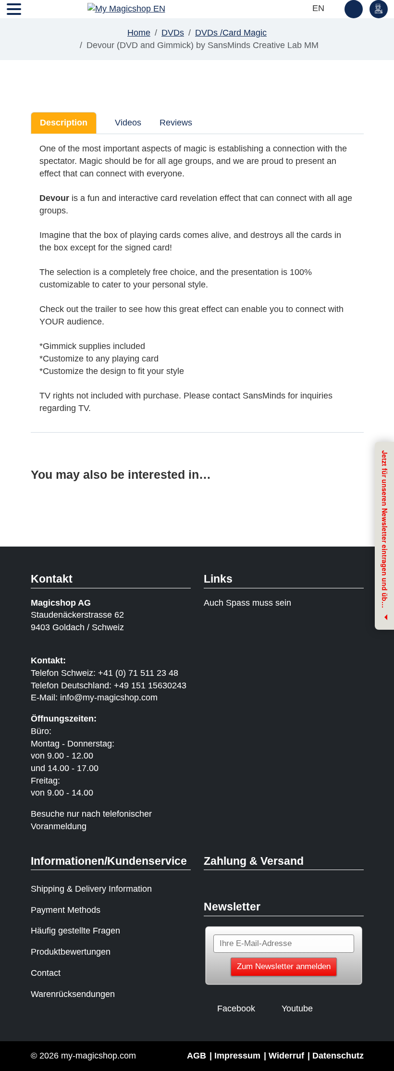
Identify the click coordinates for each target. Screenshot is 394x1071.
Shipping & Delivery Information (91, 889)
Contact (46, 973)
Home (138, 32)
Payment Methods (65, 910)
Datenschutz (338, 1055)
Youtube (297, 1008)
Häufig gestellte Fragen (75, 930)
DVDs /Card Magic (231, 32)
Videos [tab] (126, 122)
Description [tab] (63, 122)
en (319, 8)
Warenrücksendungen (73, 994)
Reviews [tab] (176, 122)
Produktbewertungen (71, 952)
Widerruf (286, 1055)
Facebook (236, 1008)
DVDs (172, 32)
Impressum (237, 1055)
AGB (196, 1055)
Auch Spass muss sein (247, 603)
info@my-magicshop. (100, 697)
